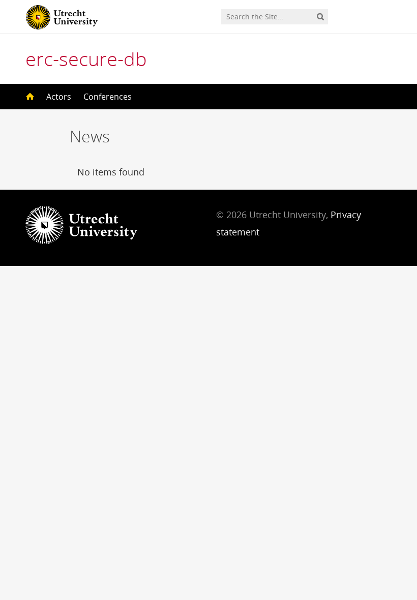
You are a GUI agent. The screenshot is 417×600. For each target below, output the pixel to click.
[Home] (29, 96)
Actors (58, 96)
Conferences (107, 96)
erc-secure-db (86, 58)
